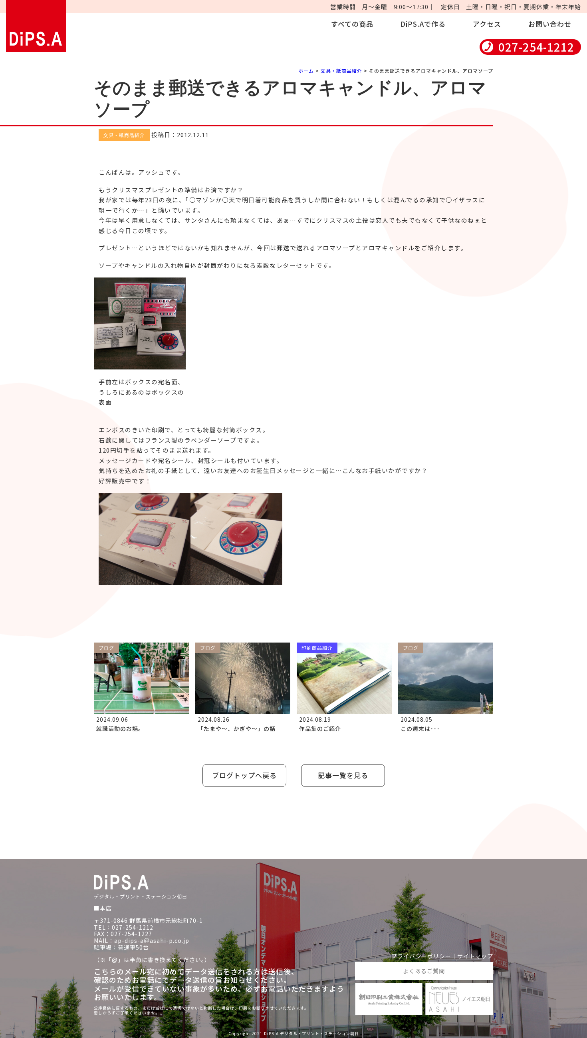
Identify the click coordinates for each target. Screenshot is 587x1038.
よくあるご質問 (424, 971)
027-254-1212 (536, 47)
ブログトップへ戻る (244, 775)
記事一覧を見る (343, 775)
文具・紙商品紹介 (341, 70)
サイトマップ (475, 956)
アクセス (487, 24)
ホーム (306, 70)
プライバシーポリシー (421, 956)
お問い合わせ (549, 24)
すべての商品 (352, 24)
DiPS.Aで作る (423, 24)
